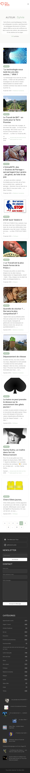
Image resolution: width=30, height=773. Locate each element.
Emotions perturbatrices (9, 639)
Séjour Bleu (6, 683)
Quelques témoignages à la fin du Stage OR (14, 746)
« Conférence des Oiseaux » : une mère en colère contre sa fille (18, 750)
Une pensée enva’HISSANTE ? (19, 699)
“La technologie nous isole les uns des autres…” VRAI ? (13, 72)
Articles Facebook (7, 628)
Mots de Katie (6, 656)
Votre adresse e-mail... (8, 574)
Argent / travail (7, 624)
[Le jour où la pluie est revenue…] (6, 708)
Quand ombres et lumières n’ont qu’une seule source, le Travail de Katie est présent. (17, 758)
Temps (4, 691)
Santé (4, 679)
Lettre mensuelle (7, 652)
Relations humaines (8, 672)
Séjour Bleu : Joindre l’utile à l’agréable (16, 727)
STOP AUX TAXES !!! (12, 220)
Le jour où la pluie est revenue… (18, 706)
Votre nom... (6, 568)
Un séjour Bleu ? (23, 719)
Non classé (6, 664)
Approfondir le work (8, 620)
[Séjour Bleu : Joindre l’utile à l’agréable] (5, 728)
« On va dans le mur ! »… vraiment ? (18, 713)
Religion (5, 675)
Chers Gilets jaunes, (12, 500)
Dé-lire (4, 632)
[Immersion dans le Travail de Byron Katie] (5, 741)
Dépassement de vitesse (14, 356)
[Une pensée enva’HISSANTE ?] (7, 701)
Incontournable (7, 643)
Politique (5, 668)
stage (4, 687)
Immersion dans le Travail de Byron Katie (16, 740)
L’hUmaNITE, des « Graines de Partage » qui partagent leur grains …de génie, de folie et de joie (14, 172)
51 (17, 527)
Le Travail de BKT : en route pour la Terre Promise (13, 119)
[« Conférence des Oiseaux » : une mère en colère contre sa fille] (5, 751)
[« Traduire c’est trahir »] (11, 734)
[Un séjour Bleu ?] (14, 721)
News (4, 660)
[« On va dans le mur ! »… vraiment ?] (5, 714)
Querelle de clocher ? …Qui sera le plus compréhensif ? (14, 311)
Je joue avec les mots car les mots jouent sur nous (14, 648)
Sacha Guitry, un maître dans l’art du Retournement (14, 452)
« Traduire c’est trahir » (21, 733)
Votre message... (7, 580)
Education (5, 636)
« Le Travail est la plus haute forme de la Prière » (13, 265)
